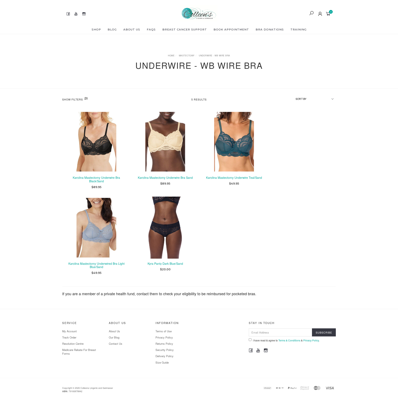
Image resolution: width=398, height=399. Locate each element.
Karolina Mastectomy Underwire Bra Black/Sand (96, 179)
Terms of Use (163, 331)
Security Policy (164, 350)
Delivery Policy (164, 356)
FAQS (151, 29)
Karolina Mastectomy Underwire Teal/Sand (234, 177)
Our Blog (114, 337)
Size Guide (162, 362)
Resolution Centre (73, 344)
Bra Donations (270, 29)
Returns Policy (164, 344)
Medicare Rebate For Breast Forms (79, 351)
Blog (112, 29)
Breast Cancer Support (184, 29)
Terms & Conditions (289, 340)
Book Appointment (231, 29)
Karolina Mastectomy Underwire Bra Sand (165, 177)
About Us (131, 29)
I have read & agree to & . (286, 340)
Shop (96, 29)
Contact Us (115, 344)
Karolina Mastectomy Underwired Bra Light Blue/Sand (96, 265)
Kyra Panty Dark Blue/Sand (165, 263)
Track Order (69, 337)
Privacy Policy (164, 337)
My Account (69, 331)
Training (298, 29)
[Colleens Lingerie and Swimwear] (199, 13)
